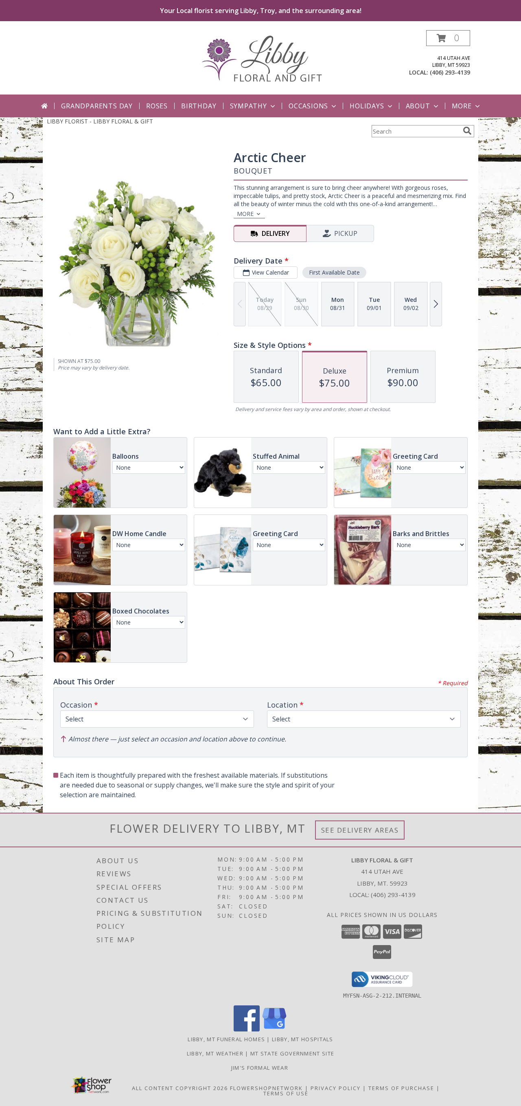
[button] (448, 38)
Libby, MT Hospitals (302, 1039)
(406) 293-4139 (450, 72)
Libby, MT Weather (215, 1053)
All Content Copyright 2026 (180, 1088)
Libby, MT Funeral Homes (226, 1039)
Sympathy (248, 105)
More (462, 105)
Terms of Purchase (401, 1088)
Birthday (198, 105)
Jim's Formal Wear (260, 1067)
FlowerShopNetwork (266, 1088)
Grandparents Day (97, 105)
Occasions (308, 105)
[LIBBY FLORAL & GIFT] (260, 58)
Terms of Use (286, 1093)
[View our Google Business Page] (274, 1029)
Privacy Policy (336, 1088)
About (418, 105)
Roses (157, 105)
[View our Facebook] (247, 1029)
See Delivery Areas (360, 830)
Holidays (367, 105)
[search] (467, 130)
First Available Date (334, 272)
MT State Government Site (292, 1053)
